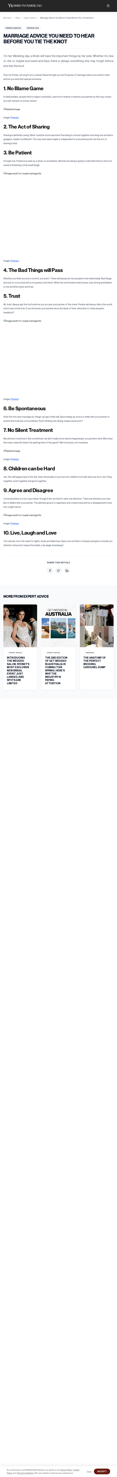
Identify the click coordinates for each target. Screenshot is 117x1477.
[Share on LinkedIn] (67, 570)
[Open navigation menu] (108, 6)
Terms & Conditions (25, 1473)
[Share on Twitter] (58, 570)
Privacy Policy (66, 1470)
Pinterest (14, 117)
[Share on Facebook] (50, 570)
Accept (102, 1471)
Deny (89, 1471)
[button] (58, 109)
